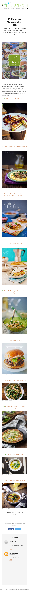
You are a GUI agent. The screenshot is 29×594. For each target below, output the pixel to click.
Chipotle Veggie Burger (15, 340)
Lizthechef (13, 541)
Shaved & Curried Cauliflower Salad (15, 380)
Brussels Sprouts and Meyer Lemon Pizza (15, 407)
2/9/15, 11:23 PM (12, 554)
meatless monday (18, 523)
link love (7, 523)
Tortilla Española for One (15, 243)
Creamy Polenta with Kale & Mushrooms (15, 146)
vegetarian (14, 525)
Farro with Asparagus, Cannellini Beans (15, 291)
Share (10, 529)
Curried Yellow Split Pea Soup (15, 454)
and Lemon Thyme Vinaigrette (14, 293)
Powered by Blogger (14, 588)
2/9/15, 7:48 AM (12, 542)
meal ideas (11, 523)
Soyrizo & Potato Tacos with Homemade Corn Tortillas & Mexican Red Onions (15, 195)
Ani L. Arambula (14, 553)
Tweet (16, 529)
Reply (11, 549)
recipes (24, 523)
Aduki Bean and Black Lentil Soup (15, 480)
